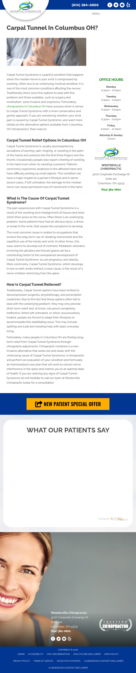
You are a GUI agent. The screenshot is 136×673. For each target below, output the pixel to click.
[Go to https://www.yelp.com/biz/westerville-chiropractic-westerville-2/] (128, 6)
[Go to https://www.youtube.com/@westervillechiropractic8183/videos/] (122, 6)
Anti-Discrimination (58, 654)
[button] (68, 404)
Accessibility (35, 654)
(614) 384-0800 (85, 5)
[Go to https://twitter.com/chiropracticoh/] (115, 6)
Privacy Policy (21, 661)
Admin (21, 654)
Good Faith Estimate (69, 661)
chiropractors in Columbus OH (26, 106)
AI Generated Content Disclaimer (103, 661)
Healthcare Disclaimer (87, 654)
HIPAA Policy (111, 654)
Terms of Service (43, 661)
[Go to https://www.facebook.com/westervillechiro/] (109, 6)
